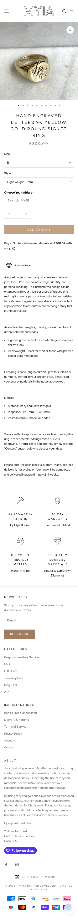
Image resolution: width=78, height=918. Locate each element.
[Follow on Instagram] (17, 865)
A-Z (6, 692)
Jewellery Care (13, 678)
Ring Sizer (10, 685)
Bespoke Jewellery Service (21, 657)
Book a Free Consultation (20, 713)
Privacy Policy (13, 733)
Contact (9, 747)
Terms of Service (15, 726)
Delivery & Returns (16, 720)
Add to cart (39, 229)
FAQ (7, 664)
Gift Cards (10, 671)
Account (9, 740)
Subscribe (19, 634)
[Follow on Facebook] (6, 865)
